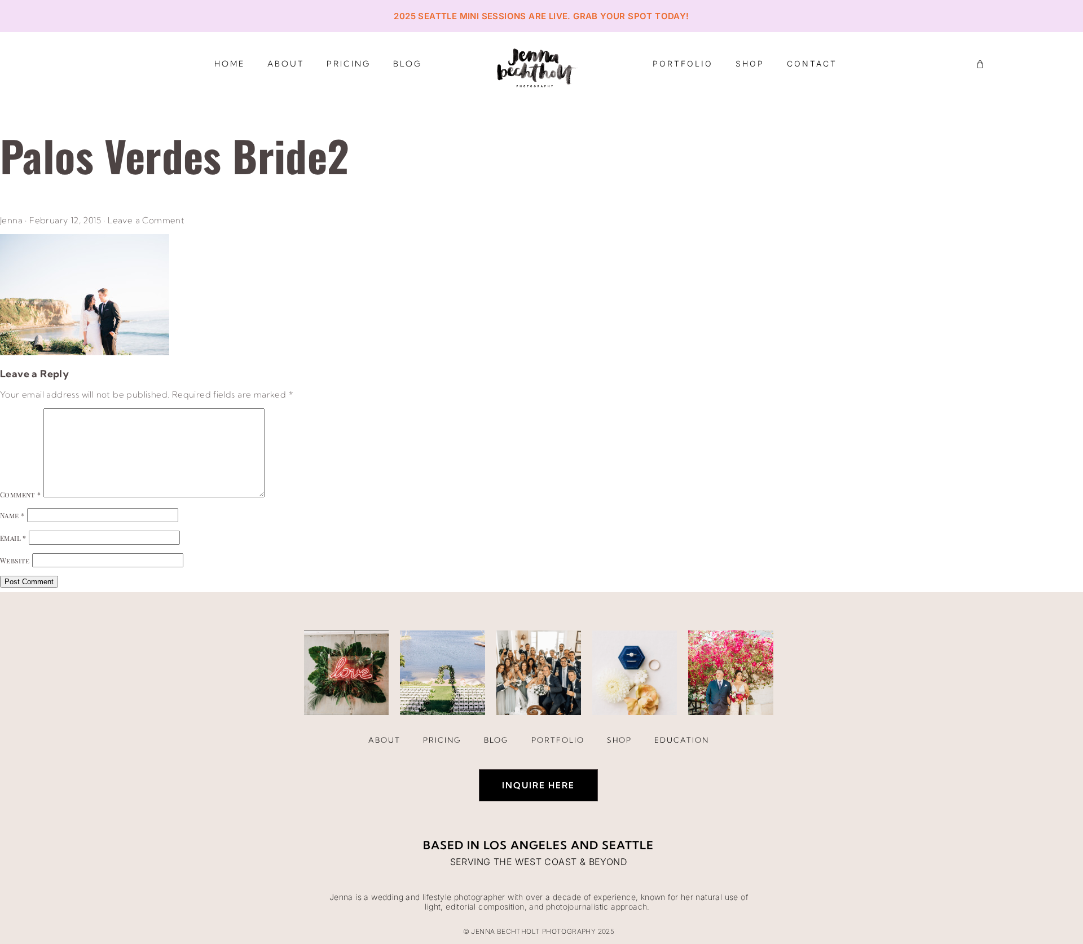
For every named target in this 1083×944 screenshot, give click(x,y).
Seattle (628, 845)
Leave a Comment (146, 220)
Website (15, 560)
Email (13, 537)
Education (681, 739)
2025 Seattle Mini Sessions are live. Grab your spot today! (541, 16)
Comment (20, 494)
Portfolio (683, 63)
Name (12, 515)
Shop (750, 63)
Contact (812, 63)
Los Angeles (525, 845)
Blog (407, 64)
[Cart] (980, 64)
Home (229, 64)
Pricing (349, 64)
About (285, 64)
